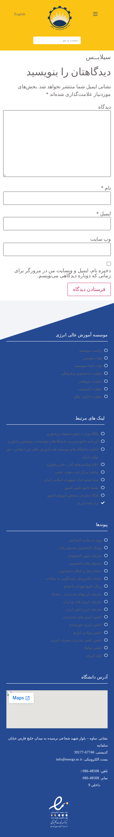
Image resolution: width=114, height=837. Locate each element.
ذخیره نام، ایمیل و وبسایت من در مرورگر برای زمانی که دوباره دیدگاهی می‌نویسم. (62, 273)
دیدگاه (104, 107)
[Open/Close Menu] (95, 13)
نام (106, 188)
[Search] (37, 40)
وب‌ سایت (100, 239)
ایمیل (103, 213)
